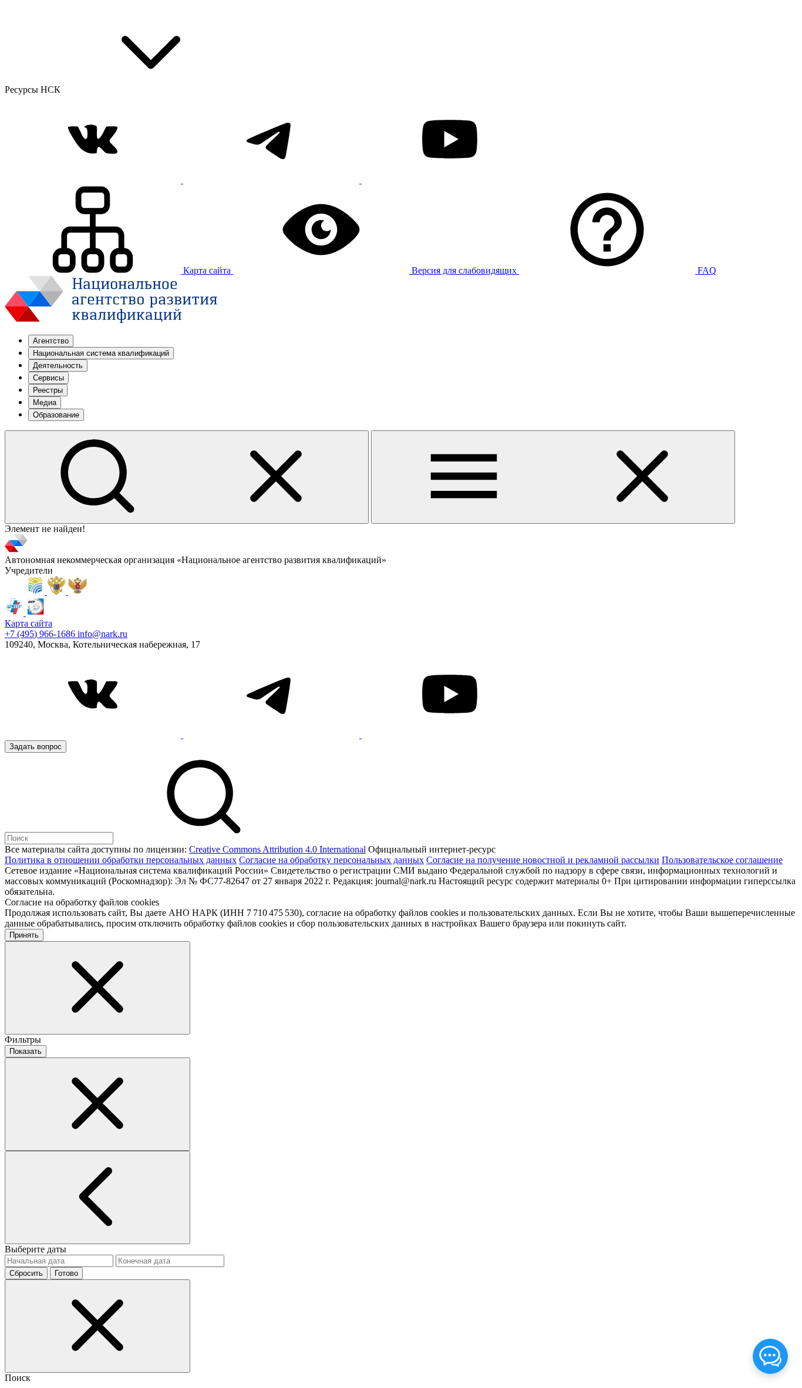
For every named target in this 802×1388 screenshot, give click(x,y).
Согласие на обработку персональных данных (331, 860)
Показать (25, 1051)
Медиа (44, 402)
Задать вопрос (35, 746)
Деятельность (58, 365)
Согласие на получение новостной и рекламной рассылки (542, 860)
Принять (24, 935)
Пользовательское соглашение (722, 860)
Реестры (48, 390)
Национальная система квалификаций (101, 353)
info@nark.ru (102, 634)
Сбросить (26, 1273)
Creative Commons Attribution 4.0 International (277, 849)
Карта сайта (28, 623)
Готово (66, 1273)
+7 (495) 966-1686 (41, 634)
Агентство (51, 340)
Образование (56, 414)
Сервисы (48, 377)
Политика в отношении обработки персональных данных (121, 860)
